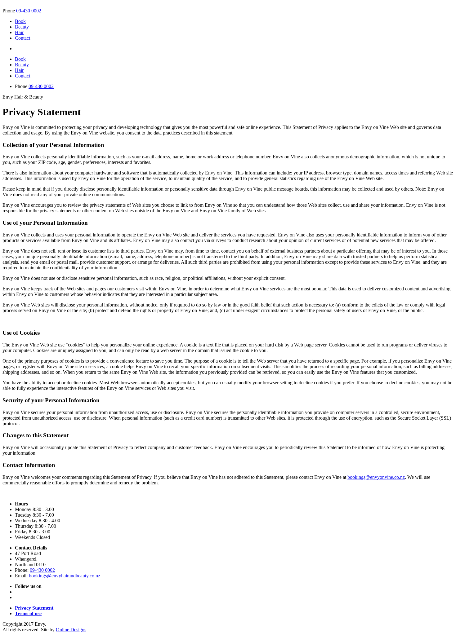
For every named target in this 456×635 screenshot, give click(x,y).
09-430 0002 (28, 10)
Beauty (22, 26)
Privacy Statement (34, 608)
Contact (22, 38)
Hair (19, 32)
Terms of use (28, 613)
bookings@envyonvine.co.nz (376, 477)
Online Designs (71, 629)
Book (20, 21)
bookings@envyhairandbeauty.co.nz (64, 575)
